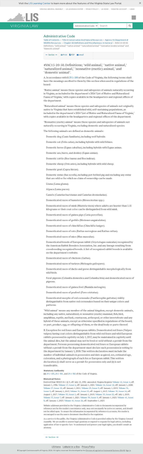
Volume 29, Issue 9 (90, 388)
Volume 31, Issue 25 (79, 391)
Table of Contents (51, 40)
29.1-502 (72, 373)
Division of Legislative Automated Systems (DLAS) (105, 450)
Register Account (119, 9)
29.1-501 (59, 373)
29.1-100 (73, 77)
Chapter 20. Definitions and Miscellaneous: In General (88, 43)
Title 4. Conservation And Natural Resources (82, 40)
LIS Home (56, 446)
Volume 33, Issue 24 (117, 391)
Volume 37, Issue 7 (52, 397)
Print (65, 55)
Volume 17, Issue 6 (67, 385)
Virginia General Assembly (51, 9)
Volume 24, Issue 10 (105, 385)
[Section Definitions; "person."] (56, 55)
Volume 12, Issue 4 (121, 382)
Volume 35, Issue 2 (67, 394)
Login (132, 9)
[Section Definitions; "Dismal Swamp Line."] (47, 55)
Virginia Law (24, 25)
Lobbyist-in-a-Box (71, 446)
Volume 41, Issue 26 (73, 400)
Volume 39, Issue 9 (89, 397)
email (81, 55)
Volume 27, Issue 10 (53, 388)
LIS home (105, 9)
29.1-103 (50, 373)
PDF (73, 55)
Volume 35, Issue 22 (104, 394)
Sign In (128, 450)
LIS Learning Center (39, 3)
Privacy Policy (92, 9)
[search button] (130, 25)
